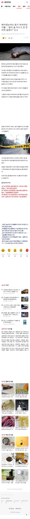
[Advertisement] (15, 14)
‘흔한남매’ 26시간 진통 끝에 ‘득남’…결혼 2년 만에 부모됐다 (14, 238)
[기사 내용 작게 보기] (25, 38)
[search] (27, 2)
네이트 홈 (11, 508)
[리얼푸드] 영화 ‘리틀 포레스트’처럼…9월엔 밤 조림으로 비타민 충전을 (8, 482)
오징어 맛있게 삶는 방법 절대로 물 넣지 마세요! (8, 428)
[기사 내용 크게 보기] (27, 38)
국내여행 (5, 301)
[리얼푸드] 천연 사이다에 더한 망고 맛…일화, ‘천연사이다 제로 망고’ (21, 449)
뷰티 (14, 6)
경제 (24, 6)
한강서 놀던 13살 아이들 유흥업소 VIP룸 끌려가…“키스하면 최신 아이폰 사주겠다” (15, 242)
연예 (19, 6)
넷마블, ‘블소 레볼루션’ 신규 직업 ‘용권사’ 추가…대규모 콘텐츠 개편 (11, 314)
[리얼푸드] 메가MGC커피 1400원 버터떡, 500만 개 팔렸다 (21, 465)
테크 (4, 316)
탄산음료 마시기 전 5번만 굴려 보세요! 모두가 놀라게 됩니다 (8, 396)
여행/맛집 (8, 6)
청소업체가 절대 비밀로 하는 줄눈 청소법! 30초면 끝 (21, 396)
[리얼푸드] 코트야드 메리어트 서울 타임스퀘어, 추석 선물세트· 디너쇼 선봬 (8, 449)
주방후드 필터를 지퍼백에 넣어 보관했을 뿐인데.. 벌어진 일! (8, 412)
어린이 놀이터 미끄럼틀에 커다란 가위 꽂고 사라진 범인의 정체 (15, 225)
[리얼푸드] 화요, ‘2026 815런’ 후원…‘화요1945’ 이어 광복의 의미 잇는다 (21, 412)
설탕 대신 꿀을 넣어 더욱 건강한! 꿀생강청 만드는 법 (21, 428)
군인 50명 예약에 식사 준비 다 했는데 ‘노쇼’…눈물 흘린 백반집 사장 (15, 234)
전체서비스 (18, 508)
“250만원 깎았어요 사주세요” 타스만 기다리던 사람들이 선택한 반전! (11, 291)
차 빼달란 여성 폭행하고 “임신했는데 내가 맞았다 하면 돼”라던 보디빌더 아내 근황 (14, 229)
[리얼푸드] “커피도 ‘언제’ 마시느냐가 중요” (8, 465)
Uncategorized (6, 293)
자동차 (4, 308)
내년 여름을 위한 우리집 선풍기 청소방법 (21, 481)
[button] (26, 514)
